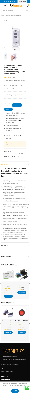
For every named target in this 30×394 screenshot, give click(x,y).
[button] (3, 37)
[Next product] (6, 21)
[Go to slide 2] (15, 49)
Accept (15, 391)
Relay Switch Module (21, 285)
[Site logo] (16, 5)
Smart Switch (4, 17)
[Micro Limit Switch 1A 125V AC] (8, 312)
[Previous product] (2, 21)
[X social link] (6, 2)
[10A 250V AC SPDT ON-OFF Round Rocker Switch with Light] (21, 312)
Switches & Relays (17, 15)
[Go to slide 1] (14, 49)
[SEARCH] (27, 10)
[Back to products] (4, 21)
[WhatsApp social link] (13, 2)
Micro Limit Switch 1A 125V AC (8, 321)
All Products (9, 15)
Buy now (8, 109)
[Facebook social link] (4, 2)
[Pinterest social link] (8, 2)
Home (2, 15)
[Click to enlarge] (4, 48)
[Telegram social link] (15, 2)
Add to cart (17, 105)
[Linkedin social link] (11, 2)
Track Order (22, 1)
